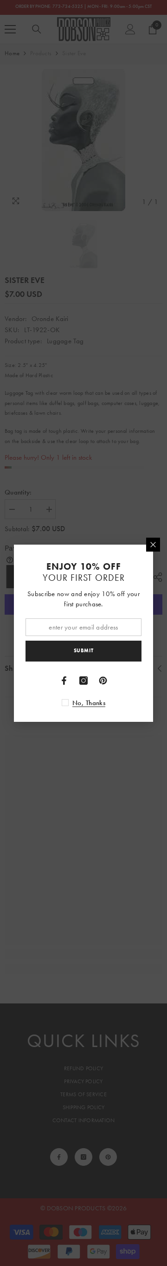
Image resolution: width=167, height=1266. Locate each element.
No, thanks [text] (88, 703)
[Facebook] (64, 680)
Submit (83, 650)
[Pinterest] (103, 680)
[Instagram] (83, 680)
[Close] (153, 545)
